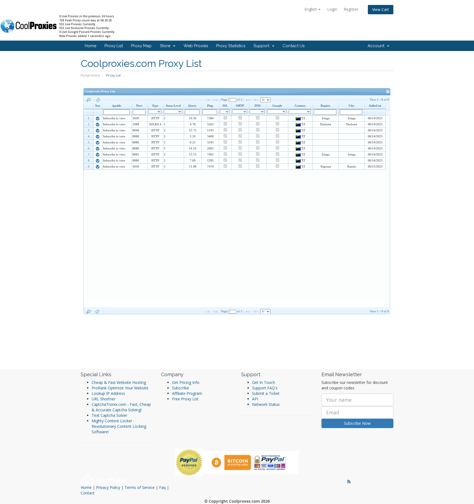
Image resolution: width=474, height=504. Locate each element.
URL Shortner (103, 398)
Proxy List (114, 45)
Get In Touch (263, 382)
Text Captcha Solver (109, 415)
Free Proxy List (185, 398)
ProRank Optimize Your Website (120, 387)
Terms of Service (140, 487)
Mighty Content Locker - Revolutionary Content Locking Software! (119, 426)
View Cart (380, 9)
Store (166, 45)
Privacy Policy (108, 487)
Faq (162, 487)
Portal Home (90, 75)
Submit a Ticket (266, 393)
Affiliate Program (187, 393)
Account (377, 45)
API (255, 398)
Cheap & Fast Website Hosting (119, 382)
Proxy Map (141, 45)
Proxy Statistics (230, 45)
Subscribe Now (357, 423)
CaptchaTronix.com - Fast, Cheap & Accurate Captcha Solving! (121, 407)
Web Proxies (196, 45)
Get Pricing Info (185, 382)
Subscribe (180, 387)
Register (351, 9)
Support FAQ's (265, 387)
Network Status (266, 404)
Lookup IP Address (108, 393)
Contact (88, 492)
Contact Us (293, 45)
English (311, 9)
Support (262, 45)
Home (90, 45)
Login (332, 9)
